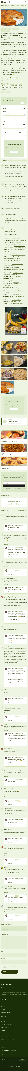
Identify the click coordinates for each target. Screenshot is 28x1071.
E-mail (3, 958)
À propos (3, 1007)
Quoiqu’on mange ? (17, 265)
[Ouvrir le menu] (25, 2)
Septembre (4, 89)
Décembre (20, 85)
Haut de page (21, 1059)
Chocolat (12, 5)
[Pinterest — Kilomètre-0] (2, 1000)
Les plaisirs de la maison (19, 246)
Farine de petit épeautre (8, 117)
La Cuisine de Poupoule (20, 240)
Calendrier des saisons (6, 1022)
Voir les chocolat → (23, 428)
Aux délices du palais (18, 273)
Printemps (12, 85)
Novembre (15, 87)
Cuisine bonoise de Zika (17, 264)
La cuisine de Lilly (17, 253)
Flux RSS (3, 1030)
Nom (2, 951)
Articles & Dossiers (6, 1012)
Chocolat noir (5, 132)
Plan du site (4, 1027)
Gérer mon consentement (15, 1069)
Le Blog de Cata (17, 267)
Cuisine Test (16, 282)
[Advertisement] (14, 148)
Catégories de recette (6, 1024)
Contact (3, 1009)
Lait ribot (5, 130)
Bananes (4, 111)
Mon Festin (14, 278)
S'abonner (14, 486)
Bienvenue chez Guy (17, 294)
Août (16, 85)
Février (3, 87)
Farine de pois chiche (7, 114)
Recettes (7, 5)
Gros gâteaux (16, 28)
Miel (3, 127)
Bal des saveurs (16, 301)
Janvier (7, 87)
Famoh (15, 287)
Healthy (3, 91)
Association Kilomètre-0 (9, 1063)
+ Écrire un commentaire (21, 510)
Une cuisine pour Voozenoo (18, 255)
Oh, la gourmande (18, 276)
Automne (3, 85)
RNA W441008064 (20, 1063)
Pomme (4, 108)
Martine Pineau (13, 421)
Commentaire (4, 934)
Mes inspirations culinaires (19, 256)
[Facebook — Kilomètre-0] (5, 1000)
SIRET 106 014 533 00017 (14, 1066)
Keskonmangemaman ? (18, 244)
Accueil (2, 5)
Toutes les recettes (6, 1019)
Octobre (20, 87)
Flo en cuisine (17, 260)
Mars (11, 87)
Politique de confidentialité (7, 1039)
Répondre (6, 522)
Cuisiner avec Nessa (17, 303)
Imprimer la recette (14, 136)
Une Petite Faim (16, 274)
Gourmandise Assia (17, 280)
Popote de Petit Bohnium (20, 247)
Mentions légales (5, 1037)
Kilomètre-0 (16, 262)
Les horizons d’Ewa (16, 300)
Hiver (7, 85)
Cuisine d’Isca (16, 258)
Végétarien (8, 91)
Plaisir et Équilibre (18, 289)
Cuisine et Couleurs (16, 242)
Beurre (4, 124)
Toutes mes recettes (19, 423)
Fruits (9, 28)
